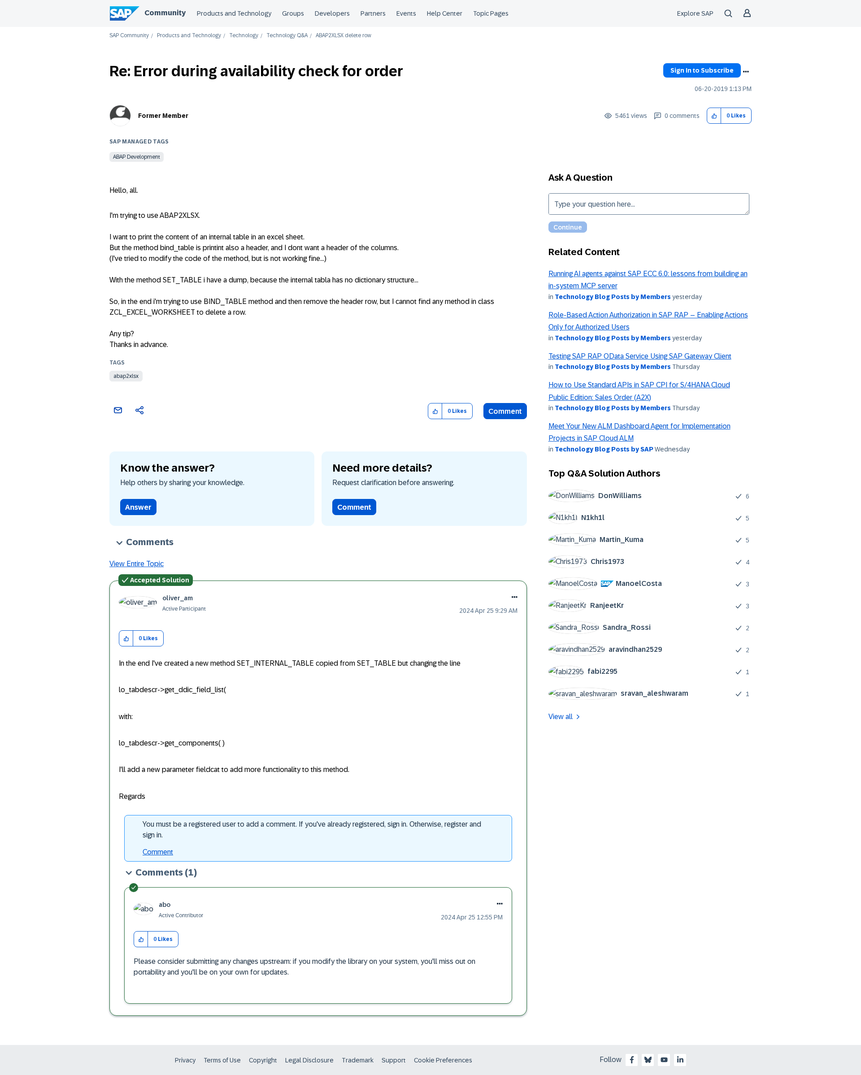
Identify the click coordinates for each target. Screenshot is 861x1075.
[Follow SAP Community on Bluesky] (648, 1059)
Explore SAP (695, 13)
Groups (293, 13)
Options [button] (745, 71)
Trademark (358, 1060)
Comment (505, 411)
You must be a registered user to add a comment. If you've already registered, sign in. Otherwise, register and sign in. (312, 829)
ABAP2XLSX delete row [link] (343, 36)
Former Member (163, 115)
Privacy (185, 1060)
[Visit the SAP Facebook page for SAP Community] (631, 1059)
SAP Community (129, 36)
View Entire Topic (136, 564)
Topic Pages (491, 13)
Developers (332, 13)
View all (560, 716)
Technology (243, 36)
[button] (714, 116)
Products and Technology (234, 13)
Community (165, 13)
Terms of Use (222, 1060)
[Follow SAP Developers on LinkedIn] (680, 1059)
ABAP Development (136, 157)
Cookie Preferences (443, 1060)
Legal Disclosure (309, 1060)
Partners (373, 13)
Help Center (444, 13)
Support (394, 1060)
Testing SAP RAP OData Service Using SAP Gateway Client (639, 356)
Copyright (263, 1060)
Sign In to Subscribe (702, 70)
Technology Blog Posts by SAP (604, 449)
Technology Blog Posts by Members (613, 296)
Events (406, 13)
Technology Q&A (287, 36)
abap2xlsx (126, 376)
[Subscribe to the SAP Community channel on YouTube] (664, 1059)
